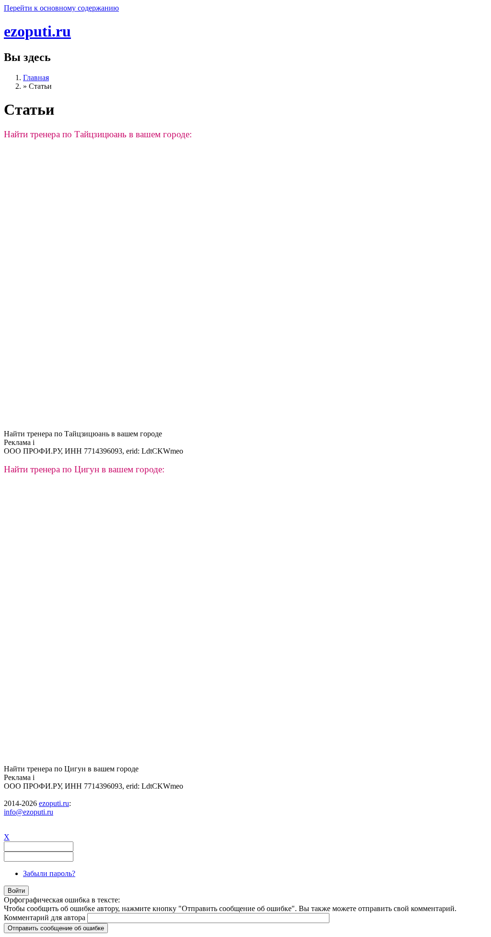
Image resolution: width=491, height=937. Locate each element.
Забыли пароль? (49, 873)
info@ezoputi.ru (28, 812)
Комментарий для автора (45, 917)
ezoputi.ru (37, 31)
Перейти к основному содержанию (61, 8)
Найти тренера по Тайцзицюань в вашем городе (83, 434)
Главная (36, 77)
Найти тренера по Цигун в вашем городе (71, 769)
